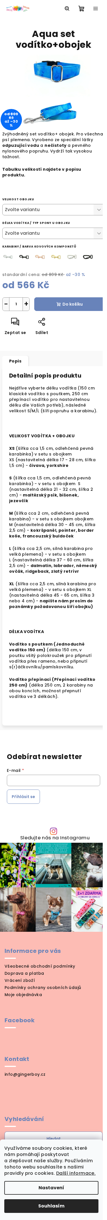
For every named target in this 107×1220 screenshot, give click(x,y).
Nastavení (51, 1187)
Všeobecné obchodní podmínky (40, 966)
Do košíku (72, 304)
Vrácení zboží (20, 980)
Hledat (54, 1138)
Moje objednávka (23, 995)
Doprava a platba (24, 973)
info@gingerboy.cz (25, 1074)
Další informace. (76, 1173)
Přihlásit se (23, 796)
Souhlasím (51, 1206)
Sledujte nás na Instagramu (55, 837)
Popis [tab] (15, 361)
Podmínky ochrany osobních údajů (43, 987)
